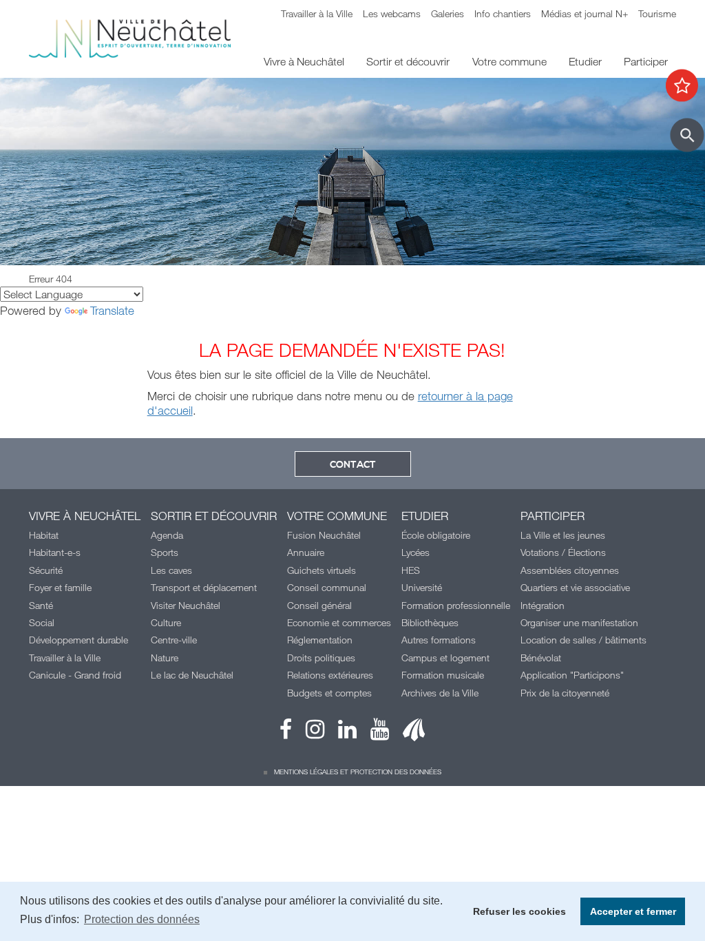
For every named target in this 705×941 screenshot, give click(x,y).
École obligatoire (435, 535)
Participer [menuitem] (646, 61)
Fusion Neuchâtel (324, 535)
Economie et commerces (339, 622)
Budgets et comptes (329, 693)
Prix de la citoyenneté (564, 693)
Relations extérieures (330, 675)
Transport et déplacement (204, 587)
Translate (112, 310)
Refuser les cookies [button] (519, 911)
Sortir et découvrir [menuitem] (408, 61)
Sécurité (46, 570)
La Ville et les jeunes (562, 535)
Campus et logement (445, 657)
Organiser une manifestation (579, 622)
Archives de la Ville (439, 693)
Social (41, 622)
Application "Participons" (572, 675)
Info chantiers (502, 13)
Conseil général (319, 605)
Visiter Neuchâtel (185, 605)
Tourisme (657, 13)
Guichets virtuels (321, 570)
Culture (166, 622)
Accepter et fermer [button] (633, 911)
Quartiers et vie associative (575, 587)
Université (421, 587)
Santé (41, 605)
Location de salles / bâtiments (583, 639)
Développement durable (78, 639)
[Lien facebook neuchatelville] (286, 732)
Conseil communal (326, 587)
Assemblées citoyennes (569, 570)
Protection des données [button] (142, 919)
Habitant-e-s (55, 552)
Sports (164, 552)
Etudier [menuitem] (585, 61)
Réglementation (319, 639)
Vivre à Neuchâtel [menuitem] (304, 61)
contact (353, 465)
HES (410, 570)
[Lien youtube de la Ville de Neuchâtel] (373, 732)
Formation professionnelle (455, 605)
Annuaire (305, 552)
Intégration (542, 605)
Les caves (171, 570)
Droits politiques (321, 657)
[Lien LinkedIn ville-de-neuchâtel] (340, 732)
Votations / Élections (563, 552)
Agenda (167, 535)
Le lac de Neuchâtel (192, 675)
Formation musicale (442, 675)
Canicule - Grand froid (75, 675)
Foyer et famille (60, 587)
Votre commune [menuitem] (509, 61)
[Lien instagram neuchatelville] (308, 732)
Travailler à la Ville (316, 13)
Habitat (44, 535)
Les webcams (392, 13)
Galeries (447, 13)
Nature (164, 657)
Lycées (415, 552)
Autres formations (438, 639)
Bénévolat (540, 657)
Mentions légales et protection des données (357, 771)
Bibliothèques (430, 622)
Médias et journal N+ (584, 13)
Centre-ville (174, 639)
